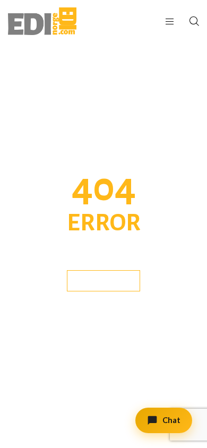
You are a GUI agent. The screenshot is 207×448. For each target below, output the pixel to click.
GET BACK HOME (103, 281)
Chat (171, 420)
